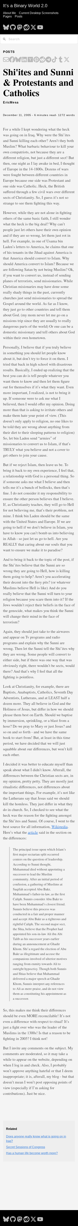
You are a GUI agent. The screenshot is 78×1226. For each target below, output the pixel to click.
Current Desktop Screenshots (38, 13)
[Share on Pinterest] (36, 59)
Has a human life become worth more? (32, 1153)
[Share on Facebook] (12, 59)
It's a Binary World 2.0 (25, 5)
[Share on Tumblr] (61, 59)
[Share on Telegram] (48, 59)
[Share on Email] (6, 59)
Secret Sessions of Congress (25, 1147)
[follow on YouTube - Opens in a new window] (40, 26)
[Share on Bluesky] (18, 59)
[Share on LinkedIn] (24, 59)
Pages (7, 16)
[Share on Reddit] (42, 59)
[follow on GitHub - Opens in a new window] (13, 26)
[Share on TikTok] (54, 59)
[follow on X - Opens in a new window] (33, 26)
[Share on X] (67, 59)
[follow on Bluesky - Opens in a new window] (6, 26)
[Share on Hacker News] (30, 59)
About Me (9, 13)
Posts (18, 16)
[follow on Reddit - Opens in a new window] (26, 26)
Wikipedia (59, 826)
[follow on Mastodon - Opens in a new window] (20, 26)
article (33, 832)
